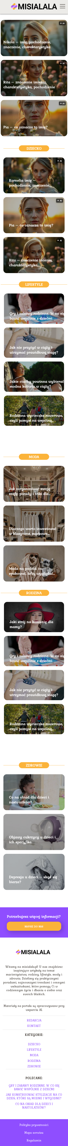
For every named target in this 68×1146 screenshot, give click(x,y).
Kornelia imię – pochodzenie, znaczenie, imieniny (29, 183)
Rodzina (34, 593)
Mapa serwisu (33, 1132)
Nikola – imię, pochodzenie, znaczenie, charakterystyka (27, 44)
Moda (34, 457)
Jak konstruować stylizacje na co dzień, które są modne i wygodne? (34, 1096)
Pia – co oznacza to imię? (25, 127)
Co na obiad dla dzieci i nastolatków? (29, 800)
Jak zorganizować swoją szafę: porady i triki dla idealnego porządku (29, 491)
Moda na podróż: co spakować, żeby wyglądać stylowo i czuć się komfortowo (31, 571)
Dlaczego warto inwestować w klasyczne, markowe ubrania (32, 531)
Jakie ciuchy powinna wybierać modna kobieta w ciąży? (37, 384)
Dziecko (34, 148)
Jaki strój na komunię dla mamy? (31, 624)
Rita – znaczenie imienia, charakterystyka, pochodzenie (29, 84)
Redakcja (34, 1020)
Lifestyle (34, 284)
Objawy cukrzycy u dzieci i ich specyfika (32, 839)
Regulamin (34, 1140)
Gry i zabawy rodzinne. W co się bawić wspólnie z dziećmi (37, 316)
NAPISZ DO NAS (34, 926)
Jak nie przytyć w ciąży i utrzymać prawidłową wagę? (34, 350)
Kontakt (34, 1026)
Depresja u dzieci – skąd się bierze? (33, 879)
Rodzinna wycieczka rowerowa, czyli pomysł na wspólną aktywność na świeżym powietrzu (36, 418)
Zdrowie (34, 765)
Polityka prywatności (33, 1125)
